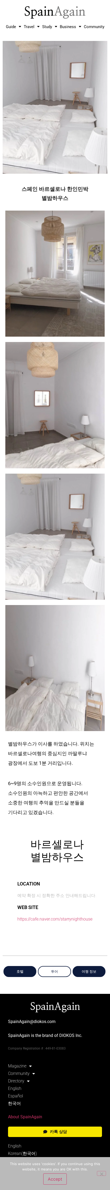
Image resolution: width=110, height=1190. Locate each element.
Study (47, 26)
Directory (16, 1080)
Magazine (17, 1066)
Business (68, 26)
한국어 (14, 1103)
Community (94, 26)
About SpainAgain (25, 1116)
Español (15, 1095)
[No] (101, 1173)
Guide (11, 26)
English (14, 1088)
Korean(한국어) (22, 1153)
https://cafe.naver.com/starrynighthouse (54, 919)
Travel (29, 26)
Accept (55, 1179)
